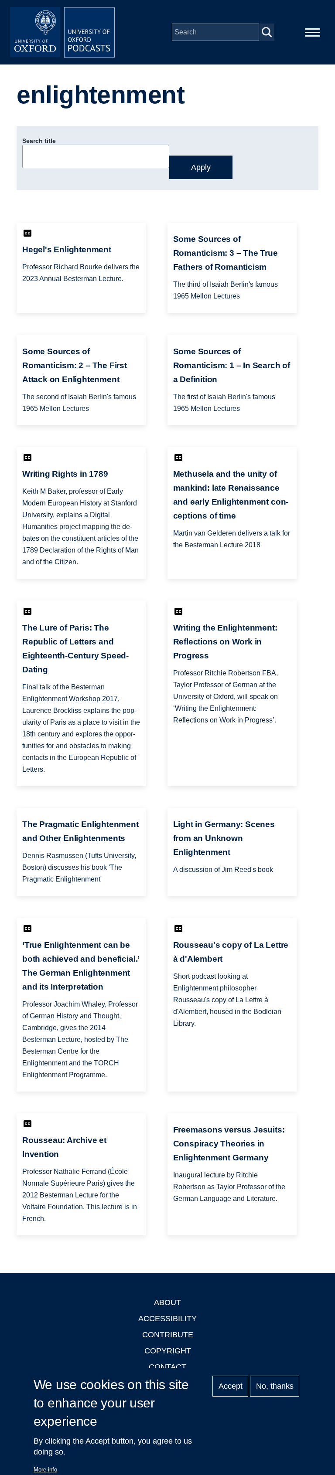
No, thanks (275, 1386)
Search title (39, 140)
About (167, 1302)
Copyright (167, 1350)
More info (45, 1469)
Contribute (167, 1334)
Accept (231, 1386)
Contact (167, 1367)
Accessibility (167, 1318)
